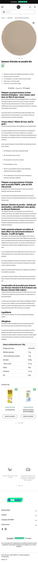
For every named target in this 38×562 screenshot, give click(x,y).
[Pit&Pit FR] (18, 7)
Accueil (3, 17)
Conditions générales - (24, 555)
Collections (9, 17)
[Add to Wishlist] (3, 389)
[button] (35, 7)
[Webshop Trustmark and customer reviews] (19, 503)
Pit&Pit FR (15, 555)
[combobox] (18, 12)
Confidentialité (5, 556)
